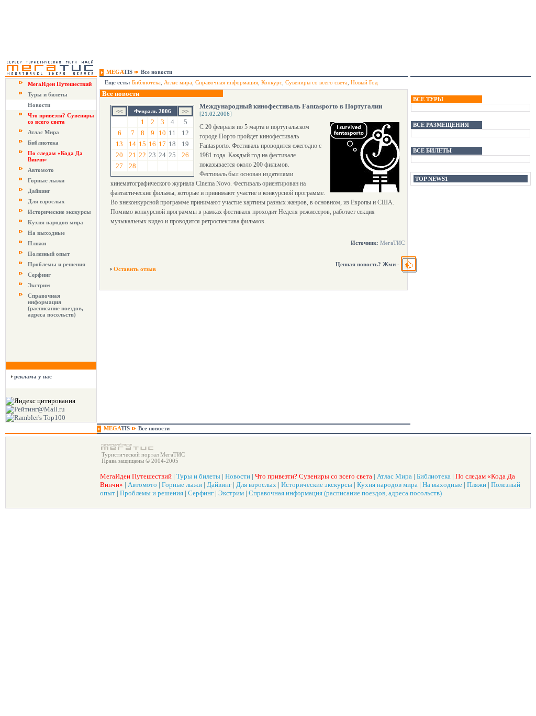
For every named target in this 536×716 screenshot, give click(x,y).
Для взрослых (46, 201)
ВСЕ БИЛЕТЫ (432, 150)
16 (152, 144)
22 (142, 155)
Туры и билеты (48, 94)
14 (132, 144)
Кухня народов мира (55, 222)
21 (132, 155)
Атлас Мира (43, 132)
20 (119, 155)
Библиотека (43, 142)
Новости (39, 105)
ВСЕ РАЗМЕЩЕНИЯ (441, 125)
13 (119, 144)
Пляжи (37, 243)
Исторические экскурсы (59, 212)
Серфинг (39, 275)
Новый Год (364, 82)
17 (162, 144)
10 (162, 133)
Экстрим (39, 285)
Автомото (41, 170)
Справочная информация (226, 82)
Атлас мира (178, 82)
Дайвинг (39, 191)
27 (119, 166)
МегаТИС (392, 243)
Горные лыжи (46, 180)
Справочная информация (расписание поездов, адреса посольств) (55, 305)
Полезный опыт (49, 254)
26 (185, 155)
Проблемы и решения (56, 264)
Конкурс (271, 82)
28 (132, 166)
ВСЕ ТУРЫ (428, 99)
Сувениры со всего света (316, 82)
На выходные (46, 233)
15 (142, 144)
